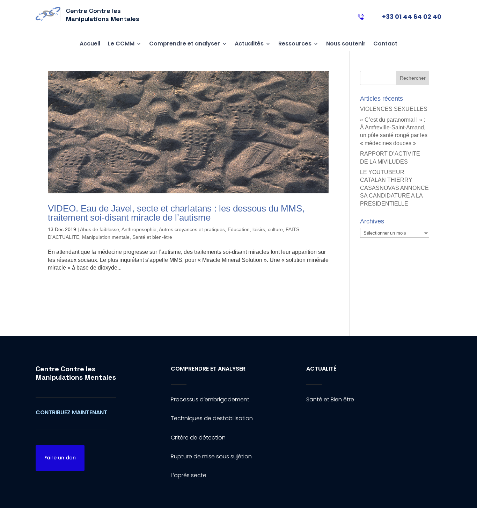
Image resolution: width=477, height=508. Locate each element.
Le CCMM (121, 44)
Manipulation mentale (106, 237)
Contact (385, 44)
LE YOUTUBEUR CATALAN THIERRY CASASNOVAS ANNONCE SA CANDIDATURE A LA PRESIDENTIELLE (394, 188)
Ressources (294, 44)
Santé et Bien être (330, 399)
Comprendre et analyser (184, 44)
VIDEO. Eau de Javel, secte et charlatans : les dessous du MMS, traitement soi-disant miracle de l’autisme (176, 213)
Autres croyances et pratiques (192, 229)
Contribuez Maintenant (71, 412)
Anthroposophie (139, 229)
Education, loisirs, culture (255, 229)
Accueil (90, 44)
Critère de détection (198, 438)
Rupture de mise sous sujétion (211, 456)
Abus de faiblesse (99, 229)
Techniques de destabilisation (212, 418)
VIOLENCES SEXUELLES (393, 109)
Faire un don (60, 457)
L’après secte (188, 475)
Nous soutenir (346, 44)
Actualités (249, 44)
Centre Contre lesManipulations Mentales (76, 373)
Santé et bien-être (152, 237)
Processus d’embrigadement (210, 399)
